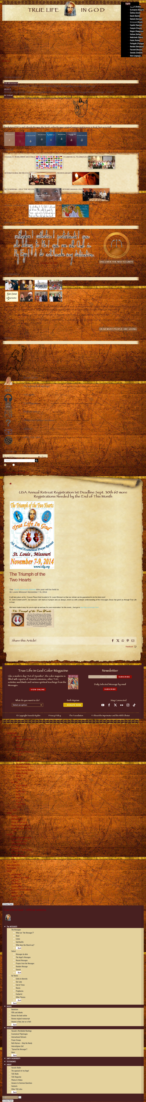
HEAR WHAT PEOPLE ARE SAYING (118, 329)
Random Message (22, 773)
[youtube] (102, 705)
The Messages (16, 736)
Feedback (129, 646)
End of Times (20, 791)
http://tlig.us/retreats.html (89, 607)
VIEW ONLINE (38, 689)
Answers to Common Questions (21, 889)
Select (13, 757)
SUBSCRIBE (110, 689)
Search (18, 776)
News (13, 859)
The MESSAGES (12, 733)
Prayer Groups (16, 846)
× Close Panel (8, 904)
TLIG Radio (15, 880)
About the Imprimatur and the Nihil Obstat (111, 715)
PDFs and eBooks (17, 819)
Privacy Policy (54, 715)
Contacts (14, 892)
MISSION (10, 834)
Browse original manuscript (20, 825)
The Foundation (76, 715)
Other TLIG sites (16, 895)
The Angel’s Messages (23, 764)
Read (17, 742)
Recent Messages (22, 767)
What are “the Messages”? (25, 739)
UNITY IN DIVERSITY (13, 865)
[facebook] (109, 705)
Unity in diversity (21, 785)
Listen (18, 745)
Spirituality (19, 748)
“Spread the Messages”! (19, 856)
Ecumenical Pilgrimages (19, 840)
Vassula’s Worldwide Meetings (21, 837)
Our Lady (19, 788)
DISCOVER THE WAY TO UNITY (116, 262)
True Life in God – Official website (24, 909)
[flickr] (121, 705)
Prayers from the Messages (25, 770)
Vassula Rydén (16, 874)
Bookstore (14, 816)
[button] (18, 926)
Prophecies (19, 797)
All (8, 465)
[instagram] (127, 705)
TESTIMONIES (11, 868)
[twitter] (115, 705)
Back (19, 754)
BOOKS (9, 813)
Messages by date (22, 760)
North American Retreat (25, 589)
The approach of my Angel (20, 877)
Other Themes (20, 803)
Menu (7, 61)
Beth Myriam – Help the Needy (21, 849)
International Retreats (18, 843)
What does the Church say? (25, 751)
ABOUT (9, 871)
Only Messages (22, 465)
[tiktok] (134, 705)
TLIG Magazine (16, 883)
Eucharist (19, 800)
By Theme (14, 782)
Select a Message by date (16, 472)
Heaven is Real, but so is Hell (21, 828)
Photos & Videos (16, 886)
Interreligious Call (17, 852)
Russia (18, 794)
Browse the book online (19, 822)
